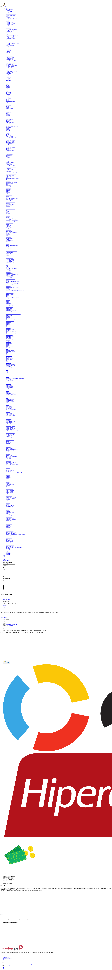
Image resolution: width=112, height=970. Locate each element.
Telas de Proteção (9, 506)
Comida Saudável (9, 136)
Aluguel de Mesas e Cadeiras (12, 33)
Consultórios (8, 144)
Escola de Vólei (9, 200)
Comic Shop (8, 135)
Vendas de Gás (9, 538)
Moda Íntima (8, 342)
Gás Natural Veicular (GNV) (12, 251)
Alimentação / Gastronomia (11, 29)
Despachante (8, 168)
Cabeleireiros (8, 105)
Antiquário (8, 44)
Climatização (8, 129)
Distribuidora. (8, 176)
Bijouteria (8, 87)
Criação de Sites (9, 155)
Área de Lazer (9, 50)
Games (7, 247)
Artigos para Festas (10, 57)
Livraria (7, 296)
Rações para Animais (10, 440)
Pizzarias (7, 405)
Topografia (8, 514)
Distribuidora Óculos (10, 175)
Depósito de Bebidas (10, 162)
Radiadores (8, 441)
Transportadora (9, 517)
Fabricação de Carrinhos (11, 219)
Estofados (8, 213)
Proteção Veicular (9, 431)
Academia (8, 10)
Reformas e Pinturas (10, 450)
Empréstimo (8, 185)
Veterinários (8, 549)
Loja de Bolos (8, 303)
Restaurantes (8, 457)
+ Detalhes (11, 625)
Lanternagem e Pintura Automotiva (13, 287)
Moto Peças (8, 352)
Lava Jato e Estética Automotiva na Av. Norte (15, 290)
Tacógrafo (8, 500)
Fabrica (7, 217)
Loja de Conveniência (10, 305)
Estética (7, 211)
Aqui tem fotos (6, 957)
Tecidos (7, 504)
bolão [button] (4, 556)
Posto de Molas (9, 416)
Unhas (7, 522)
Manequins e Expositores (11, 318)
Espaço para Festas (9, 204)
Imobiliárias (8, 272)
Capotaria (8, 115)
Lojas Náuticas (9, 315)
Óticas (7, 372)
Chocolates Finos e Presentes (12, 126)
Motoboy (7, 353)
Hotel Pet (8, 267)
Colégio (7, 134)
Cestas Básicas (9, 123)
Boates (7, 88)
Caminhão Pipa (9, 112)
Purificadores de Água (10, 438)
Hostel (7, 265)
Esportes (7, 207)
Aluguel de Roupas (10, 36)
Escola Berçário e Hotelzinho (12, 198)
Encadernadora (9, 186)
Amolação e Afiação (10, 42)
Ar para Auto (8, 49)
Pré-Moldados (8, 419)
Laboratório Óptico (10, 284)
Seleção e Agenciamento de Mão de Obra (14, 472)
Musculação (8, 363)
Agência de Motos (9, 22)
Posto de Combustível (10, 415)
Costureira (8, 153)
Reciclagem (8, 447)
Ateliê (7, 70)
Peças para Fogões (9, 387)
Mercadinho (8, 337)
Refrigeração (8, 452)
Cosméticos (8, 151)
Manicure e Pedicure (10, 321)
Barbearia (8, 83)
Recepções (8, 444)
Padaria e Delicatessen (10, 375)
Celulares (8, 121)
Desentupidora (9, 164)
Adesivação (8, 17)
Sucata (7, 494)
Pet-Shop (7, 396)
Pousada (7, 417)
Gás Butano (8, 248)
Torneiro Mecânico (9, 515)
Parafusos (8, 382)
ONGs (7, 370)
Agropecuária (8, 26)
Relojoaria (8, 454)
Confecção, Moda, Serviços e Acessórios (14, 137)
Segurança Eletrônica (10, 470)
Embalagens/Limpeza (10, 183)
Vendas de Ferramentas (10, 535)
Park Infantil (8, 384)
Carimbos (8, 116)
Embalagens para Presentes (11, 182)
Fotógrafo (8, 239)
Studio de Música (9, 489)
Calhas (7, 109)
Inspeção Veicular (9, 275)
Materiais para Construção (11, 333)
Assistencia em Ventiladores (11, 65)
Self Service (8, 473)
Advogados (8, 19)
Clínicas (7, 132)
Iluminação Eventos (10, 270)
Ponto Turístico (9, 413)
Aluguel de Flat (9, 31)
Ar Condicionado (9, 47)
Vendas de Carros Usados (11, 532)
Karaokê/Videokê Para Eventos (12, 283)
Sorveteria (8, 485)
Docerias (7, 177)
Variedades (8, 527)
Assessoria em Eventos (10, 62)
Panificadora (8, 379)
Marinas (7, 325)
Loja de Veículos (9, 311)
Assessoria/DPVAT (10, 64)
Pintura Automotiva (10, 399)
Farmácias (8, 226)
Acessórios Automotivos (11, 12)
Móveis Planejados (9, 358)
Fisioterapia (8, 233)
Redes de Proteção (9, 448)
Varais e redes (8, 526)
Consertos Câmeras (10, 141)
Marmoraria (8, 328)
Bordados (8, 94)
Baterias (7, 85)
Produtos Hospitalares (10, 426)
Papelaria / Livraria (9, 380)
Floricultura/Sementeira (10, 235)
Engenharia (8, 190)
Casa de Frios (8, 118)
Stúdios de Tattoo (9, 492)
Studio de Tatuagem (10, 490)
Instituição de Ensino (10, 277)
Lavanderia (8, 291)
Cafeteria (7, 106)
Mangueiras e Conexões (11, 319)
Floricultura (8, 234)
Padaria (7, 374)
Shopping (8, 482)
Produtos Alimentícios (10, 423)
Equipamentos (9, 193)
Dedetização (8, 158)
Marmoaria (8, 326)
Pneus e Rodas (9, 408)
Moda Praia (8, 344)
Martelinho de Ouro (10, 329)
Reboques (8, 443)
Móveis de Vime (9, 357)
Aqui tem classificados (7, 958)
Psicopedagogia (9, 437)
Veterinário (8, 548)
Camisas (7, 113)
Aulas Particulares (9, 72)
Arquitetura (8, 53)
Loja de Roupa (9, 308)
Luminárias (8, 316)
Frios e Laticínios (9, 242)
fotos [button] (4, 555)
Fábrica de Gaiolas (9, 218)
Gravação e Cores (9, 258)
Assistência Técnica (10, 66)
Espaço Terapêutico (10, 205)
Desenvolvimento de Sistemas (12, 165)
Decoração (8, 157)
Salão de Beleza (9, 463)
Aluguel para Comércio (10, 38)
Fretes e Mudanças (9, 240)
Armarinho (8, 51)
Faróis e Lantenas (9, 227)
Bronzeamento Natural (10, 101)
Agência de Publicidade (10, 23)
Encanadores (8, 188)
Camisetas (8, 114)
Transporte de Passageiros (11, 519)
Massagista (8, 330)
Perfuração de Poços (10, 393)
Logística (7, 301)
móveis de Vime (9, 356)
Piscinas (7, 402)
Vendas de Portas (9, 543)
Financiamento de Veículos (11, 232)
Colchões (8, 133)
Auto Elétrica (8, 73)
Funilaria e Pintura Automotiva (12, 245)
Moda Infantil (8, 340)
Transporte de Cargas (10, 518)
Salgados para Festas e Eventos (12, 464)
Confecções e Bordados (10, 139)
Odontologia (8, 366)
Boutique (7, 97)
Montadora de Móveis (10, 351)
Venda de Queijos (9, 529)
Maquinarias (8, 322)
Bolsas (7, 91)
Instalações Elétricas (10, 276)
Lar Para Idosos (9, 288)
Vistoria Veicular (9, 553)
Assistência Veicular (10, 69)
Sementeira (8, 475)
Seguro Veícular (9, 471)
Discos (7, 170)
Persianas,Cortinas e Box (11, 394)
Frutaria (7, 244)
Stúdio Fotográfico (9, 491)
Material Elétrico (9, 335)
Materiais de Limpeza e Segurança (13, 332)
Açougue (7, 16)
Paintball (7, 377)
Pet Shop (7, 395)
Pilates (7, 398)
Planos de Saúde (9, 407)
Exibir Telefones (4, 617)
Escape (7, 196)
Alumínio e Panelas (10, 39)
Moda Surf (8, 345)
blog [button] (4, 559)
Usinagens (8, 525)
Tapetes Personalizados (10, 501)
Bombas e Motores (9, 92)
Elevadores (8, 181)
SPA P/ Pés (8, 486)
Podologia (8, 412)
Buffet (7, 102)
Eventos (7, 214)
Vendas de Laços (9, 540)
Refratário (8, 451)
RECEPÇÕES (9, 445)
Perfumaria (8, 392)
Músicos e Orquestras (10, 364)
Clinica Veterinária (9, 130)
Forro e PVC (8, 237)
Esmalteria (8, 203)
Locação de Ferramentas (11, 298)
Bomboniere (8, 93)
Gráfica (7, 254)
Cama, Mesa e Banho (10, 111)
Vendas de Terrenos (10, 546)
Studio (7, 487)
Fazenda (7, 228)
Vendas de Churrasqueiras (11, 533)
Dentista (7, 160)
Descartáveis (8, 163)
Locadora (8, 300)
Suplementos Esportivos (11, 497)
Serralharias (8, 477)
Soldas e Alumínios (10, 484)
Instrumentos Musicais (10, 279)
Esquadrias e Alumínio (10, 209)
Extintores (8, 216)
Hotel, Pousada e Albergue (11, 268)
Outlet (7, 373)
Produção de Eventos (10, 422)
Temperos (8, 508)
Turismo (7, 521)
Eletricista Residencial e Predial (12, 178)
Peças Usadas (8, 388)
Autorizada (8, 79)
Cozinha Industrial (9, 154)
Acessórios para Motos (10, 15)
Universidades (9, 524)
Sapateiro (8, 468)
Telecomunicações (9, 507)
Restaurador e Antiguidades (11, 456)
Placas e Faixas (9, 406)
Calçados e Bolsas (9, 108)
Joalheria (7, 282)
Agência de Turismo (10, 24)
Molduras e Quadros (10, 350)
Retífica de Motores (10, 458)
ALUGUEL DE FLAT (10, 30)
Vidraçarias (8, 552)
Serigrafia (8, 476)
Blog (4, 959)
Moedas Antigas (9, 347)
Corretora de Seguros (10, 150)
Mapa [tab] (4, 607)
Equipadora (8, 192)
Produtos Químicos (10, 429)
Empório (7, 184)
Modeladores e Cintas (10, 346)
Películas (7, 391)
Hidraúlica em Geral (10, 262)
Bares (7, 84)
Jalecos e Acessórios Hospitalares (12, 281)
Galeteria (7, 246)
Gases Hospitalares (9, 252)
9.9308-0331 (35, 965)
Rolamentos (8, 461)
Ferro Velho (8, 230)
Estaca (7, 210)
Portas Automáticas (10, 414)
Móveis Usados (9, 359)
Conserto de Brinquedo (10, 140)
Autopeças (8, 78)
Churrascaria (8, 127)
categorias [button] (5, 8)
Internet (7, 280)
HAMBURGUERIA (10, 260)
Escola (7, 197)
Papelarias (8, 381)
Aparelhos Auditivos (10, 45)
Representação (9, 455)
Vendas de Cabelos (9, 531)
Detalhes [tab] (5, 605)
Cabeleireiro (8, 104)
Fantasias (7, 224)
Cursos (7, 156)
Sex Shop (8, 480)
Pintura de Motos (9, 400)
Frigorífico (8, 241)
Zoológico (8, 554)
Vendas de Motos (9, 541)
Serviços (7, 479)
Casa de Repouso (9, 119)
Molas (7, 349)
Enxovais (8, 191)
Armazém (8, 52)
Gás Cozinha (8, 249)
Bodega (7, 90)
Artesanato (8, 54)
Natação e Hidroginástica (11, 365)
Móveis (7, 354)
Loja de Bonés (9, 304)
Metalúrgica (8, 338)
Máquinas (8, 323)
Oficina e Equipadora (10, 367)
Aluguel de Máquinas (10, 32)
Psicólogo (8, 436)
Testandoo (8, 511)
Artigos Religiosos (9, 59)
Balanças (7, 81)
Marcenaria (8, 324)
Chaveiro (7, 125)
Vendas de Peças (9, 542)
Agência (7, 21)
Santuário (8, 465)
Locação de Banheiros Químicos (12, 297)
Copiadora (8, 149)
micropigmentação (9, 339)
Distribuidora (8, 171)
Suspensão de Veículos (10, 498)
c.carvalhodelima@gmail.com (11, 624)
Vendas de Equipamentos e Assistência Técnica (15, 534)
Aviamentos (8, 80)
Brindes (7, 100)
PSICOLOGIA (9, 435)
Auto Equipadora (9, 74)
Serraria (7, 478)
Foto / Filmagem (9, 238)
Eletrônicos (8, 179)
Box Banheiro (8, 98)
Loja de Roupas (9, 309)
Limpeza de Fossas (9, 294)
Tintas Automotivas (10, 512)
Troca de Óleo (9, 520)
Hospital (7, 263)
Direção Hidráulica (9, 169)
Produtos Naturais (9, 427)
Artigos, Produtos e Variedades (12, 60)
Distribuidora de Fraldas (11, 174)
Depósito (7, 161)
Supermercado (9, 496)
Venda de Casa (9, 528)
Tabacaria (8, 499)
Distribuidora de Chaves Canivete (13, 172)
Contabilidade (8, 146)
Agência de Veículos (10, 25)
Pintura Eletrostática (10, 401)
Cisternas (7, 128)
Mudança (8, 361)
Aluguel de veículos (10, 37)
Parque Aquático (9, 385)
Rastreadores (8, 442)
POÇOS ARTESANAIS (11, 409)
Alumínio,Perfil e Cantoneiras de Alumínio (14, 40)
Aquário (7, 46)
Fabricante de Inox (9, 223)
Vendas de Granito (9, 539)
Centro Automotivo (10, 122)
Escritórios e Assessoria (10, 202)
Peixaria (7, 389)
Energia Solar (8, 189)
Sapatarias (8, 466)
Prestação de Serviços (10, 421)
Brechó (7, 99)
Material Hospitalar (10, 336)
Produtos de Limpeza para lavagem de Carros (15, 424)
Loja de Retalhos (9, 307)
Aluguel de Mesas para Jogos (12, 35)
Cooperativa (8, 148)
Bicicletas (8, 86)
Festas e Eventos (9, 231)
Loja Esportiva (9, 312)
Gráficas (7, 255)
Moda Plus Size (9, 343)
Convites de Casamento (10, 147)
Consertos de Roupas (10, 143)
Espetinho (8, 206)
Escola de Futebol (9, 199)
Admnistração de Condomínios (12, 18)
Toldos (7, 513)
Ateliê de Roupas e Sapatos (11, 71)
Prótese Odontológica (10, 433)
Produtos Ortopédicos (10, 428)
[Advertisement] (39, 936)
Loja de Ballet (8, 302)
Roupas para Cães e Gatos (11, 462)
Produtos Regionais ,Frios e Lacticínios (14, 430)
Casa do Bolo (8, 120)
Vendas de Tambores (10, 545)
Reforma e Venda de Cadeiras (12, 449)
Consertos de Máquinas (10, 142)
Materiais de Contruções (11, 331)
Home (4, 597)
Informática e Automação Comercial (13, 274)
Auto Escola (8, 76)
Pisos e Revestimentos (10, 403)
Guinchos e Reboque (10, 259)
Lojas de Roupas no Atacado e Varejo (13, 314)
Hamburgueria (9, 261)
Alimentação (8, 28)
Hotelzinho (8, 269)
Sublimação (8, 493)
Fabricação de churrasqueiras (12, 220)
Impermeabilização (9, 273)
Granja (7, 256)
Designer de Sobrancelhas (11, 167)
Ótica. (7, 371)
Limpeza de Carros (9, 293)
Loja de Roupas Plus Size (11, 310)
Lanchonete (8, 286)
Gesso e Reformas (9, 253)
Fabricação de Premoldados (11, 221)
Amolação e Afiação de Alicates (12, 43)
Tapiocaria (8, 503)
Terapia (7, 510)
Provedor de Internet (10, 434)
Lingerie (7, 295)
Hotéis (7, 266)
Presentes (8, 420)
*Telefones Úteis (9, 9)
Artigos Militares (9, 56)
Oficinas (7, 368)
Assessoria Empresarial (10, 63)
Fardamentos (8, 225)
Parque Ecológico (9, 386)
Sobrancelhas (8, 483)
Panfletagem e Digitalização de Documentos (15, 378)
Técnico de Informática (10, 505)
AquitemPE (10, 965)
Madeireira (8, 317)
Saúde (7, 469)
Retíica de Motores (9, 459)
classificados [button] (5, 557)
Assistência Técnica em (10, 67)
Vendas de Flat (9, 536)
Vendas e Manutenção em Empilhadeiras (14, 547)
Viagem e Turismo (9, 550)
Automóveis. (8, 77)
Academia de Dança (10, 11)
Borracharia (8, 95)
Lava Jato (8, 289)
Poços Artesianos (9, 410)
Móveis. (7, 360)
